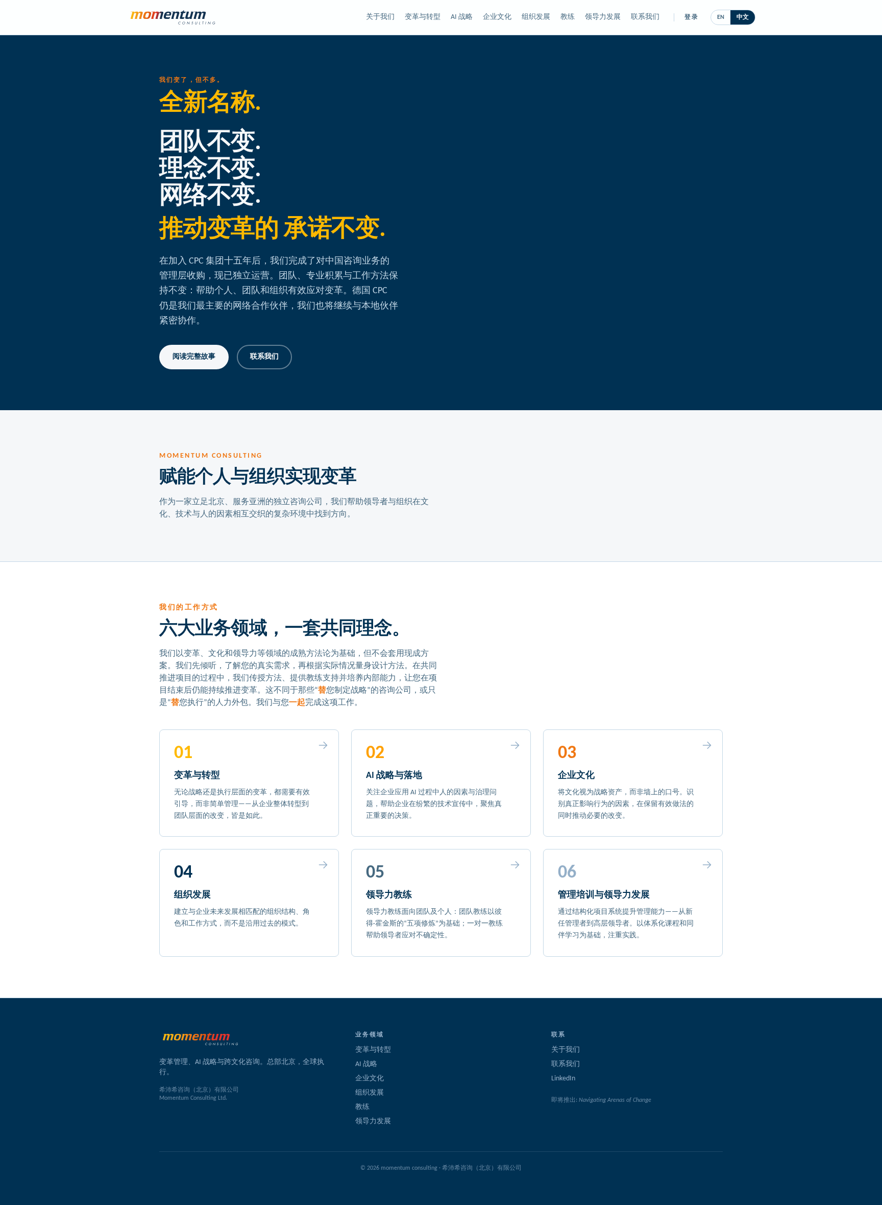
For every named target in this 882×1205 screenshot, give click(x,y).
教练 (567, 17)
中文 (743, 17)
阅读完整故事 (194, 357)
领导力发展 (603, 17)
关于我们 (380, 17)
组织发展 (536, 17)
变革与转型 (422, 17)
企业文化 (497, 17)
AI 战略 (462, 17)
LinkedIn (563, 1078)
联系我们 (645, 17)
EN (720, 17)
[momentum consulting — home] (172, 17)
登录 (691, 17)
